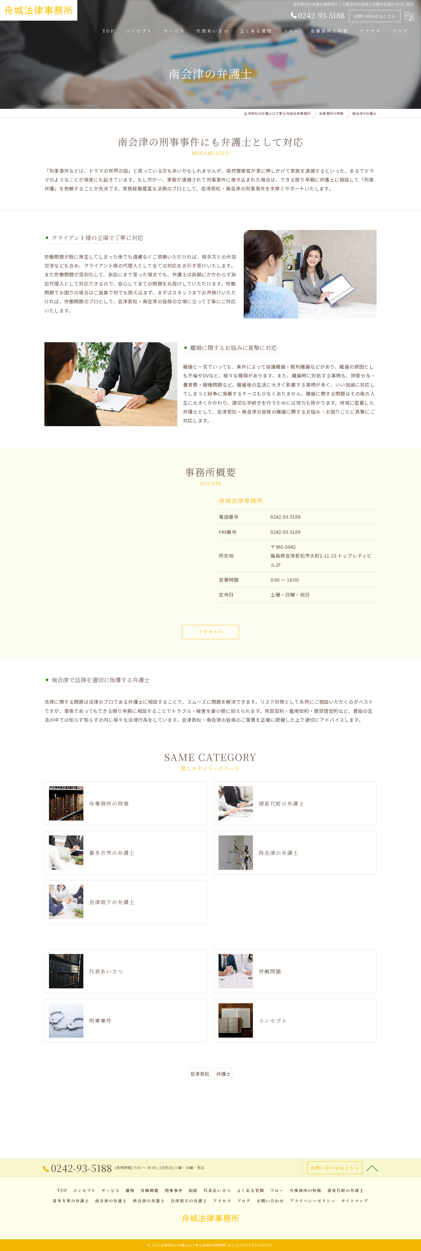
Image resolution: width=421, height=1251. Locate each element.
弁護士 (223, 1073)
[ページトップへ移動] (372, 1168)
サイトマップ (354, 1200)
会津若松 (200, 1073)
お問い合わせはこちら (375, 16)
